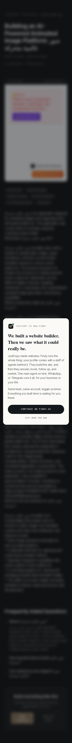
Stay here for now (36, 418)
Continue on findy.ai (36, 409)
